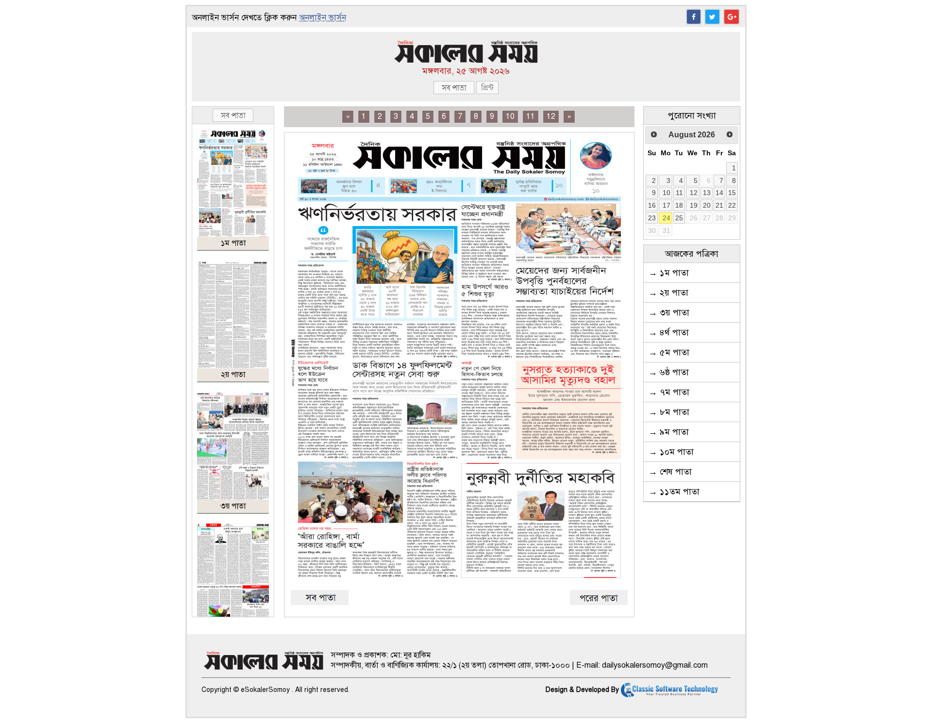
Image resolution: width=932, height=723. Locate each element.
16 (652, 205)
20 (707, 205)
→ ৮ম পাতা (669, 412)
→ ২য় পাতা (668, 292)
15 (732, 193)
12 (551, 116)
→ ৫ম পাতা (669, 352)
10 (510, 116)
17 (666, 205)
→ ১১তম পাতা (674, 491)
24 (666, 218)
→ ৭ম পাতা (669, 392)
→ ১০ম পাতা (671, 451)
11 (530, 116)
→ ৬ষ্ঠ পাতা (669, 372)
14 (719, 193)
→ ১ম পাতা (669, 272)
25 (679, 218)
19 (694, 205)
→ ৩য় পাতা (669, 312)
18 (679, 205)
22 (732, 205)
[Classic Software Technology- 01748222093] (669, 690)
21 (719, 205)
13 (707, 193)
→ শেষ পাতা (670, 471)
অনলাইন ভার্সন (322, 18)
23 (652, 218)
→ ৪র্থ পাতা (669, 332)
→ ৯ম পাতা (669, 432)
